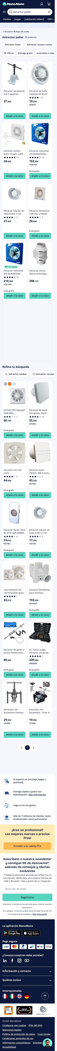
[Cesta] (49, 4)
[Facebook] (12, 960)
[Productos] (4, 12)
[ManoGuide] (47, 1043)
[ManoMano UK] (19, 996)
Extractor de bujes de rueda (17, 31)
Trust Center (43, 1034)
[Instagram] (19, 960)
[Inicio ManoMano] (19, 4)
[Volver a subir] (45, 996)
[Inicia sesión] (41, 4)
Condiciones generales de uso (17, 1038)
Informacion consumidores (16, 1042)
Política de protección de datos (18, 1034)
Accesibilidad (9, 1047)
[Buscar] (11, 12)
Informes (37, 1042)
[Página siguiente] (33, 747)
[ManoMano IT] (12, 996)
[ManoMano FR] (4, 996)
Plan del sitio (35, 1025)
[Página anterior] (21, 747)
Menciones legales (11, 1029)
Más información (40, 914)
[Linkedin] (4, 960)
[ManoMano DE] (26, 996)
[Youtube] (26, 960)
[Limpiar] (49, 12)
